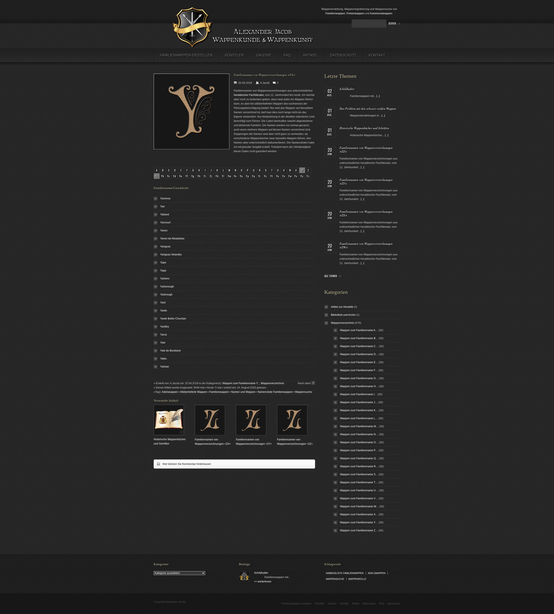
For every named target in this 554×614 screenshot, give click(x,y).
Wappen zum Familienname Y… (359, 522)
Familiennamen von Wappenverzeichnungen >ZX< (366, 213)
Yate (162, 342)
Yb (163, 176)
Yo (241, 176)
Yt (272, 176)
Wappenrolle (357, 579)
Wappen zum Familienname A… (359, 330)
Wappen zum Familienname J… (359, 402)
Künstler (234, 55)
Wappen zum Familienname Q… (359, 458)
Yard (163, 302)
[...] (378, 96)
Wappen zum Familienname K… (359, 410)
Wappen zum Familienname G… (359, 378)
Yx (296, 176)
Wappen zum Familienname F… (359, 370)
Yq (254, 176)
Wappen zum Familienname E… (359, 362)
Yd (175, 176)
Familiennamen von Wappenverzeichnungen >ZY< (366, 181)
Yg (193, 176)
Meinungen (369, 603)
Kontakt (377, 55)
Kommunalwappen (381, 13)
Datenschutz (343, 55)
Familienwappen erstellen (186, 55)
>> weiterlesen (262, 581)
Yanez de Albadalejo (172, 238)
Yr (259, 176)
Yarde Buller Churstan (173, 318)
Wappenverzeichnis (272, 383)
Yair (162, 206)
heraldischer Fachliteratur (249, 95)
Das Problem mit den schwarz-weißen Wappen (368, 108)
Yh (199, 176)
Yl (223, 176)
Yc (169, 176)
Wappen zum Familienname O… (359, 442)
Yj (211, 176)
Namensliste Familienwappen (275, 391)
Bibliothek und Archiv (343, 314)
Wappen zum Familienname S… (359, 474)
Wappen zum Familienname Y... (240, 383)
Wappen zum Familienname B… (359, 338)
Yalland (164, 214)
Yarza (163, 334)
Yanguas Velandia (171, 254)
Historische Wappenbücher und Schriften (364, 128)
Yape (163, 262)
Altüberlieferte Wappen (193, 391)
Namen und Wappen (243, 391)
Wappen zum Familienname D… (359, 354)
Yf (187, 176)
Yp (248, 176)
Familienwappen (335, 13)
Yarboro (164, 278)
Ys (265, 176)
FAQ (287, 55)
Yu (278, 176)
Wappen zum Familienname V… (359, 498)
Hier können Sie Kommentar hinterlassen (182, 464)
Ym (230, 176)
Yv (284, 176)
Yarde (163, 310)
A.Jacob (265, 82)
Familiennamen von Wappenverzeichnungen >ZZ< (366, 149)
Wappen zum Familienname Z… (359, 530)
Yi (205, 176)
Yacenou (165, 198)
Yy (302, 176)
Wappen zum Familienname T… (359, 482)
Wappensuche (303, 391)
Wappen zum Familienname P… (359, 450)
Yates (163, 358)
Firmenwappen (355, 13)
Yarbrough (166, 294)
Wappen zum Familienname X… (359, 514)
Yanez (163, 230)
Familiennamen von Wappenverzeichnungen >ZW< (366, 245)
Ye (181, 176)
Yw (290, 176)
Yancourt (165, 222)
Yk (217, 176)
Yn (235, 176)
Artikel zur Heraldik (342, 306)
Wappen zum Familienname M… (359, 426)
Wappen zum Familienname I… (358, 394)
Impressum (393, 603)
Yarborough (167, 286)
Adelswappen (170, 391)
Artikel (310, 55)
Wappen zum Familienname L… (359, 418)
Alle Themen (330, 276)
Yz (308, 176)
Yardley (164, 326)
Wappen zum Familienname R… (359, 466)
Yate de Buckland (170, 350)
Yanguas (165, 246)
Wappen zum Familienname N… (359, 434)
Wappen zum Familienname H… (359, 386)
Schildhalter (347, 89)
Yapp (163, 270)
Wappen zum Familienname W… (359, 506)
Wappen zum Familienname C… (359, 346)
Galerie (263, 55)
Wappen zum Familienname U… (359, 490)
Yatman (164, 366)
